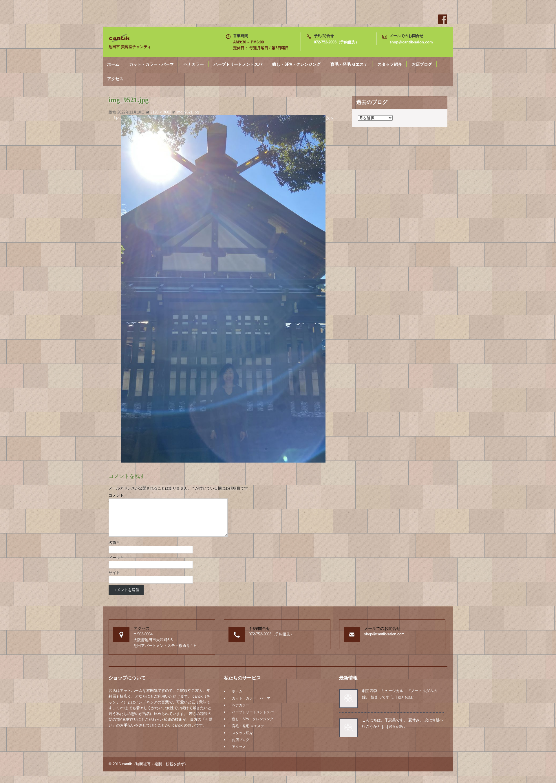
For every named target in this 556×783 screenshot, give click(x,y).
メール (116, 557)
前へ (115, 118)
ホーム (113, 64)
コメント (116, 495)
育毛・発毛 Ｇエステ (349, 64)
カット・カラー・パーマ (151, 64)
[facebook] (442, 19)
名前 (114, 542)
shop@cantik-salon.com (411, 42)
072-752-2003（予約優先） (336, 42)
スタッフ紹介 (390, 64)
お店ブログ (422, 64)
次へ (331, 118)
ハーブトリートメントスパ (238, 64)
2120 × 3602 (160, 112)
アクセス (115, 78)
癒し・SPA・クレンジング (296, 64)
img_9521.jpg (187, 112)
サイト (114, 573)
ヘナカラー (194, 64)
